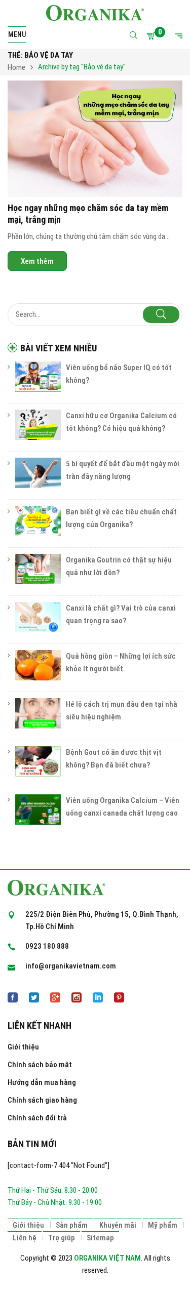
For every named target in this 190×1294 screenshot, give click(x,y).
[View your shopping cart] (152, 36)
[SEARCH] (161, 314)
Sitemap (100, 1237)
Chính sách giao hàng (42, 1100)
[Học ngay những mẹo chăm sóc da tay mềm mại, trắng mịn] (95, 138)
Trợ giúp (61, 1237)
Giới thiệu (23, 1047)
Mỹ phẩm (162, 1225)
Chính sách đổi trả (37, 1117)
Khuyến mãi (117, 1225)
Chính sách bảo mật (40, 1064)
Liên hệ (24, 1237)
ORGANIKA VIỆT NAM (107, 1258)
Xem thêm (37, 261)
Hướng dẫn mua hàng (42, 1082)
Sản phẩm (72, 1225)
